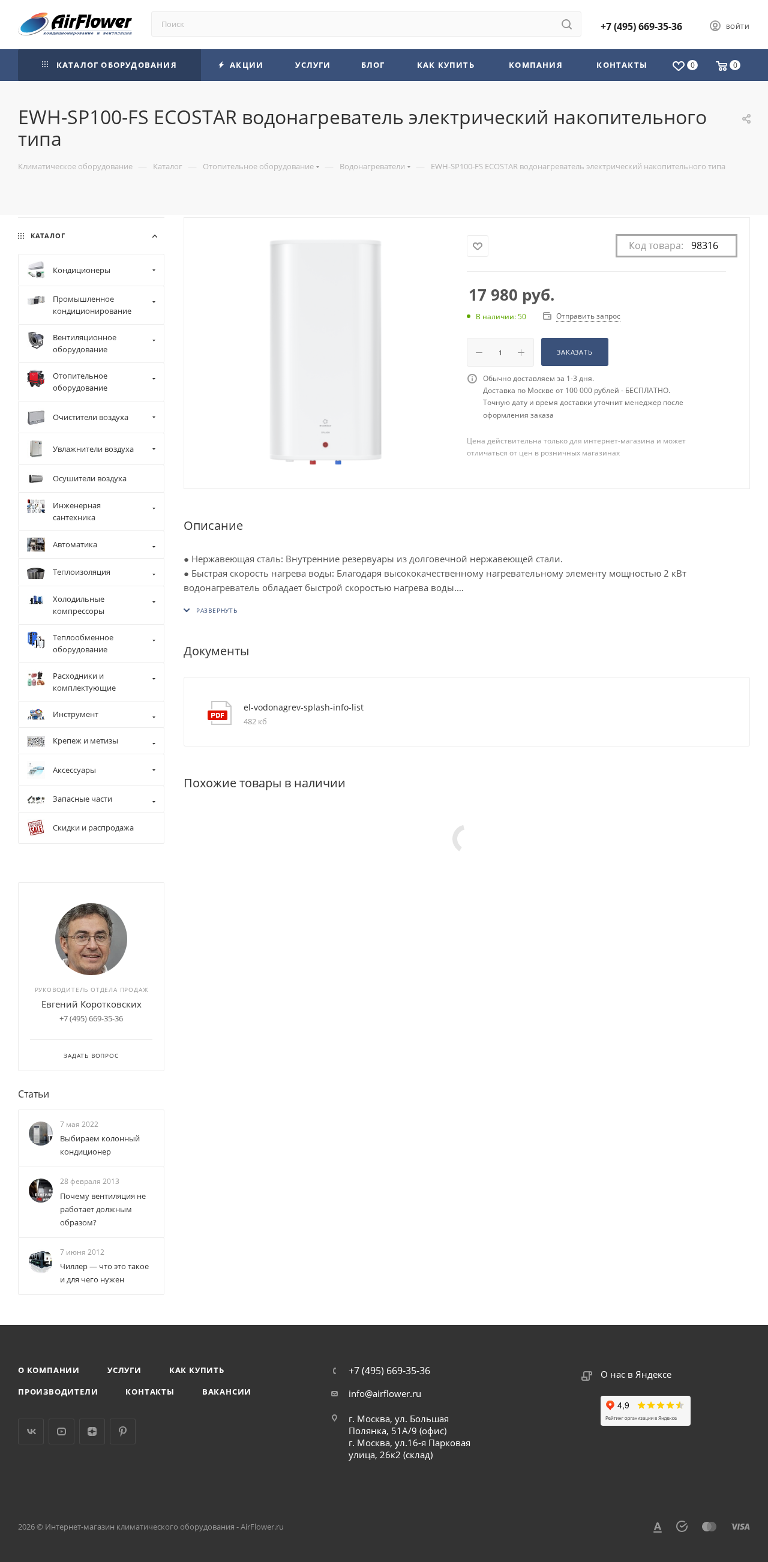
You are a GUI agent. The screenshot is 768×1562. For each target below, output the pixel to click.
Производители (58, 1391)
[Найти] (566, 24)
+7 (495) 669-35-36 (641, 26)
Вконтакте (31, 1431)
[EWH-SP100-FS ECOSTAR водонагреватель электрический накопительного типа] (325, 352)
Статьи (33, 1094)
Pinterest (123, 1431)
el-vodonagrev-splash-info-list (304, 707)
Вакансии (226, 1391)
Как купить (196, 1370)
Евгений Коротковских (91, 1004)
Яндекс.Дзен (92, 1431)
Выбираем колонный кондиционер (100, 1145)
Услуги (124, 1370)
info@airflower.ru (385, 1393)
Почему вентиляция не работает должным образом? (103, 1209)
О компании (49, 1370)
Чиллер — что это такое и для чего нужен (104, 1273)
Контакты (149, 1391)
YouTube (61, 1431)
